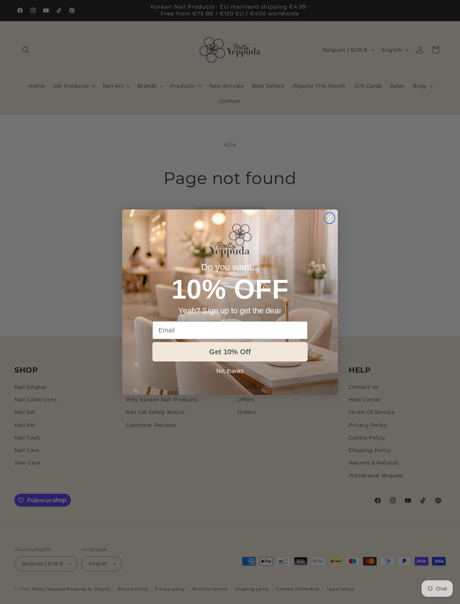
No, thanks (230, 371)
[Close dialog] (329, 218)
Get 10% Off (230, 352)
